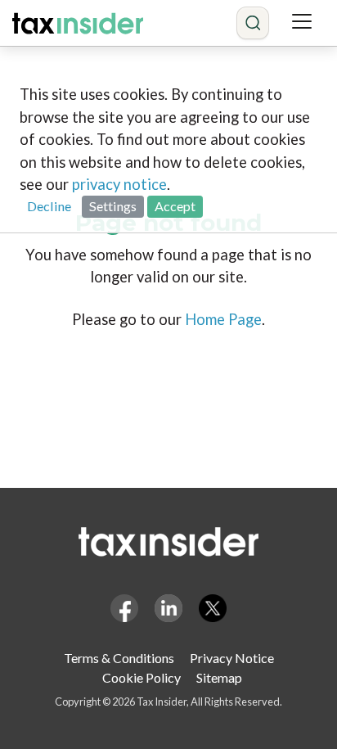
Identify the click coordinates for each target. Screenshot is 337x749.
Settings (113, 206)
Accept (175, 206)
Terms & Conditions (119, 658)
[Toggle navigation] (302, 22)
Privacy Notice (232, 658)
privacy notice (119, 184)
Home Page (223, 319)
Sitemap (219, 677)
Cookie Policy (141, 677)
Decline (49, 206)
